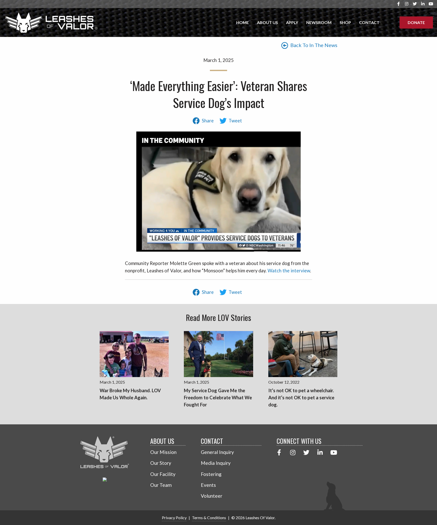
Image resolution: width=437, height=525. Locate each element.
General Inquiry (217, 452)
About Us (267, 22)
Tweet (235, 120)
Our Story (160, 463)
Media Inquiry (216, 463)
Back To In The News (313, 45)
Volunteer (211, 496)
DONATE (416, 22)
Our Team (161, 485)
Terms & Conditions (209, 517)
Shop (345, 22)
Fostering (211, 474)
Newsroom (319, 22)
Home (242, 22)
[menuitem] (242, 22)
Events (208, 485)
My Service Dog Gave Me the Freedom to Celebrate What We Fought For (218, 397)
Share (208, 120)
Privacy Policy (174, 517)
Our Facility (163, 474)
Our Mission (163, 452)
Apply (292, 22)
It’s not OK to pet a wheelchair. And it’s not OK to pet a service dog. (301, 397)
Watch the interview (289, 270)
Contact (369, 22)
